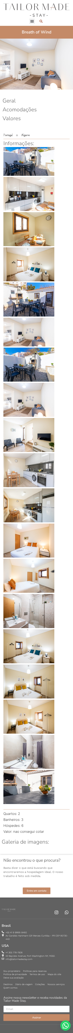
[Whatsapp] (66, 912)
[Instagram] (56, 912)
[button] (32, 21)
